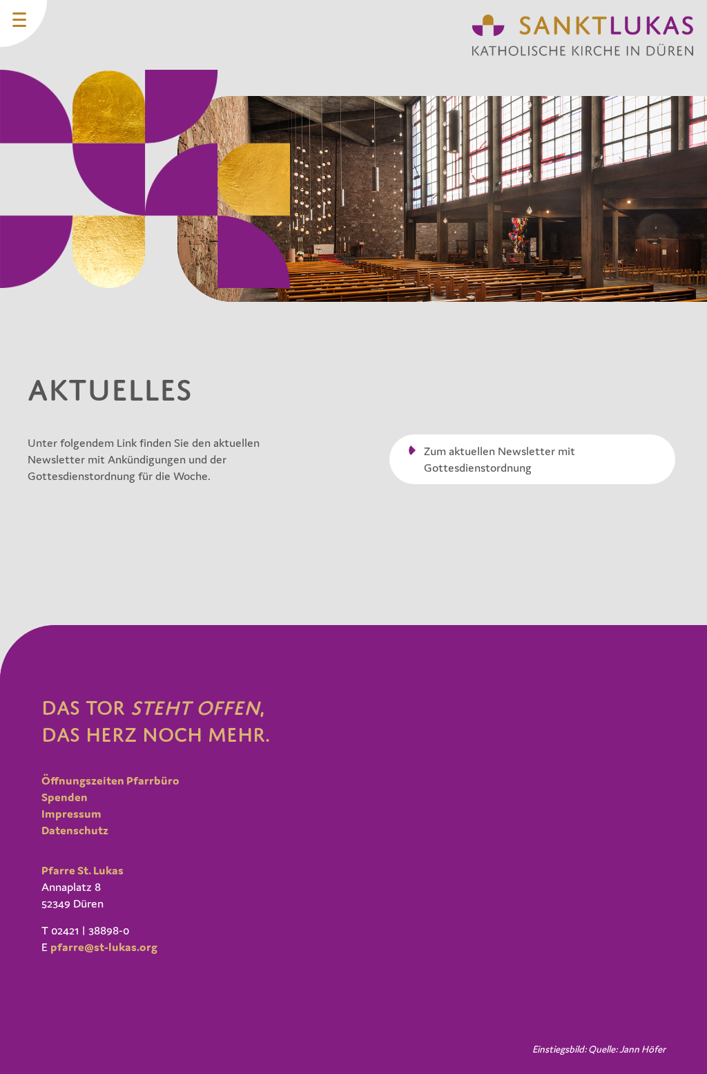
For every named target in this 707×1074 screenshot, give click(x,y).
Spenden (64, 797)
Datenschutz (74, 830)
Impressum (71, 813)
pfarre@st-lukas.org (103, 947)
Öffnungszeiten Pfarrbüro (110, 780)
